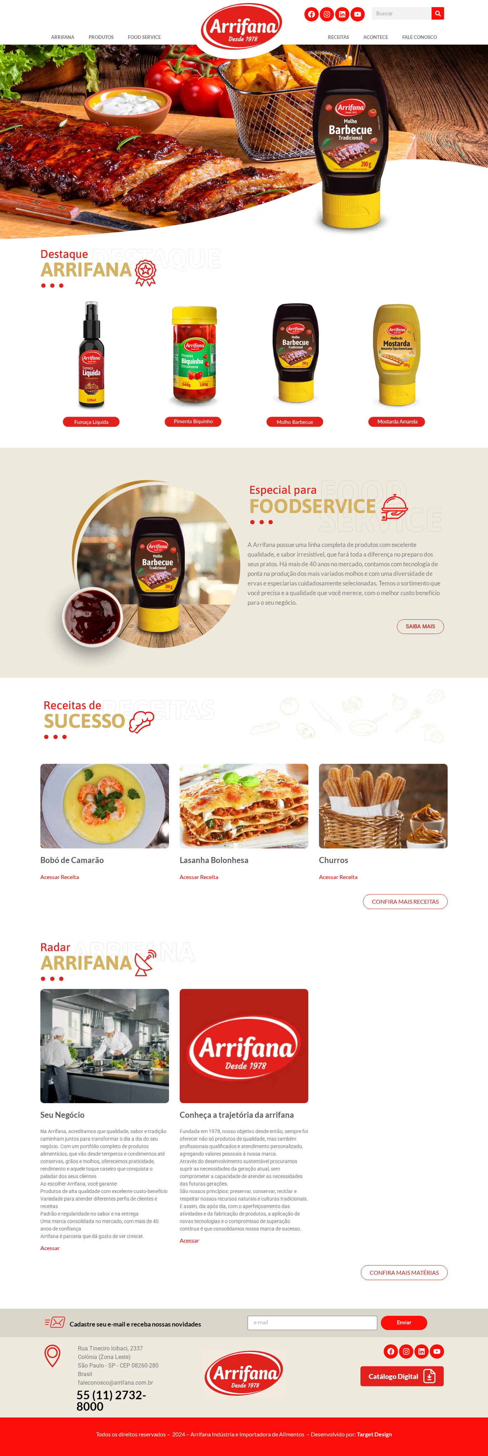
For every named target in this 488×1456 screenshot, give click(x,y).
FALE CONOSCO (419, 37)
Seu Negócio (62, 1115)
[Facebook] (311, 14)
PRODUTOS (101, 37)
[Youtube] (357, 14)
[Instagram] (327, 14)
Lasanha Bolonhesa (214, 860)
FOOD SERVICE (144, 37)
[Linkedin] (342, 14)
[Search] (438, 13)
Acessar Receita (59, 876)
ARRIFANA (62, 37)
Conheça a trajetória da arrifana (237, 1115)
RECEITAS (338, 37)
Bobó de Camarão (72, 860)
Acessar (50, 1247)
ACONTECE (375, 37)
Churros (333, 860)
